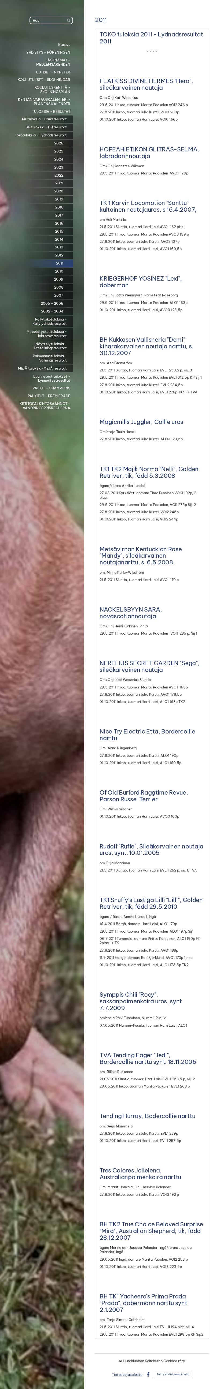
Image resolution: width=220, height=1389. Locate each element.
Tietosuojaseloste (127, 1374)
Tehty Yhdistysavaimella (173, 1374)
